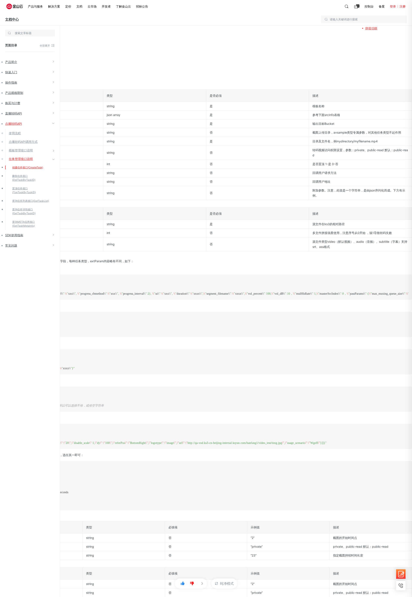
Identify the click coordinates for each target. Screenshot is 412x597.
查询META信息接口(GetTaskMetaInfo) (23, 223)
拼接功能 (371, 28)
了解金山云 (123, 6)
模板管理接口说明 (21, 150)
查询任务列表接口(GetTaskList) (30, 200)
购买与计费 (12, 103)
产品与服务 (35, 6)
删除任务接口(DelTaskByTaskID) (23, 177)
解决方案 (54, 6)
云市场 (92, 6)
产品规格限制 (14, 93)
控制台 (369, 6)
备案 (382, 6)
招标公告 (142, 6)
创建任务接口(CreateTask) (27, 167)
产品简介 (11, 62)
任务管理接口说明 (21, 159)
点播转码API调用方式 (23, 141)
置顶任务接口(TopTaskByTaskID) (24, 190)
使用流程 (15, 133)
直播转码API (13, 113)
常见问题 (11, 245)
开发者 (106, 6)
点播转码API (13, 123)
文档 (79, 6)
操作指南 (11, 82)
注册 (403, 6)
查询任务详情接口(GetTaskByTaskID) (24, 211)
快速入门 (11, 72)
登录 (393, 6)
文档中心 (12, 19)
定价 (68, 6)
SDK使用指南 (14, 235)
